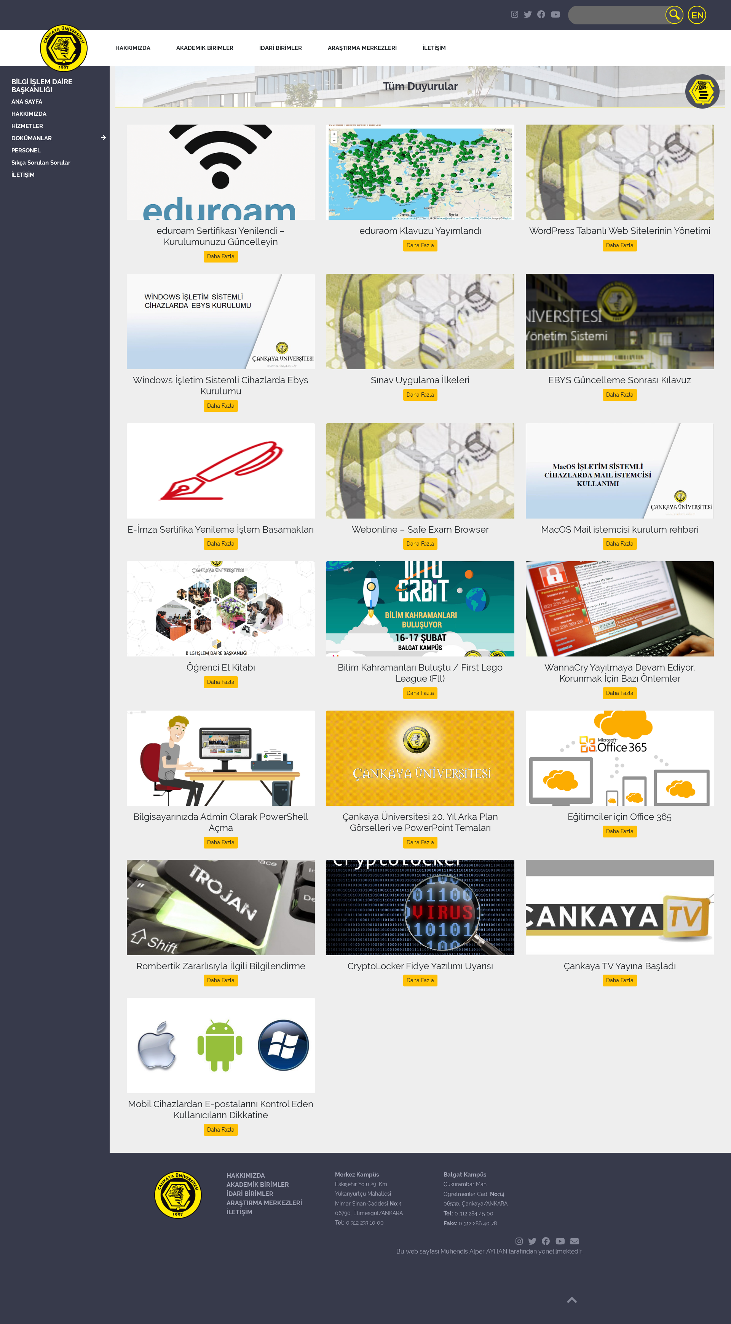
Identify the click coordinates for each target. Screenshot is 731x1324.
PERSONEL (26, 150)
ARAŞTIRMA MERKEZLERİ (264, 1203)
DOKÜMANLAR (31, 138)
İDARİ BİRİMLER (280, 48)
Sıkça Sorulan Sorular (40, 162)
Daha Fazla (221, 256)
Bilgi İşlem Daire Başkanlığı (41, 86)
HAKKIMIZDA (28, 113)
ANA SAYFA (26, 101)
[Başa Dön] (572, 1300)
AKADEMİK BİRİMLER (258, 1184)
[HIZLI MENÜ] (702, 91)
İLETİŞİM (23, 174)
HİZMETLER (27, 126)
